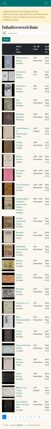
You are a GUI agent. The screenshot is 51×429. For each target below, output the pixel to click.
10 (39, 417)
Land (36, 49)
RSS (21, 425)
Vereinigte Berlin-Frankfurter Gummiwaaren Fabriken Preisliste (22, 204)
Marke (19, 46)
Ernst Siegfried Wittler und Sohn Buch (22, 404)
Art (18, 49)
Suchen (6, 39)
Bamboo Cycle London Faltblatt (21, 390)
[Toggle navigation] (46, 3)
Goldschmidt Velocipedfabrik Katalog (22, 249)
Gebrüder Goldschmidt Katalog (20, 221)
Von (35, 46)
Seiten (19, 51)
